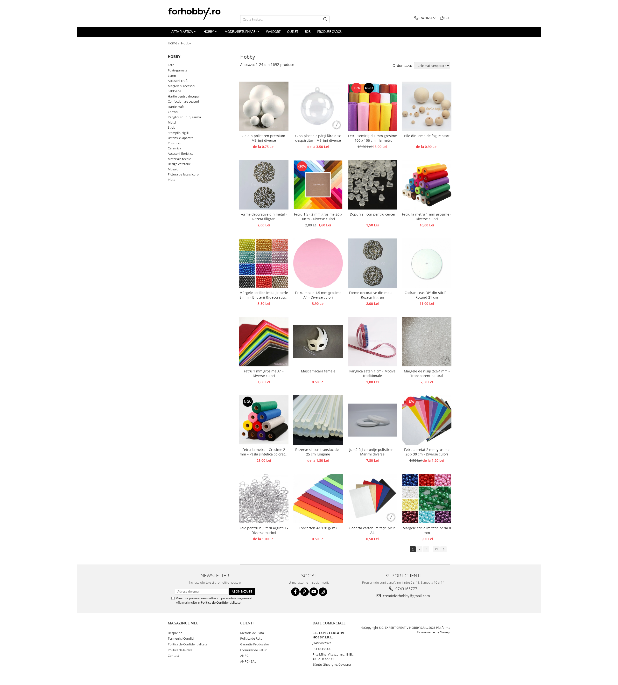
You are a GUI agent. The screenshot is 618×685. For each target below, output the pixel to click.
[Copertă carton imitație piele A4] (372, 498)
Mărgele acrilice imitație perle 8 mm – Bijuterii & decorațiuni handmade (263, 295)
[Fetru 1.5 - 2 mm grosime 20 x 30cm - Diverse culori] (318, 185)
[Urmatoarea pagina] (443, 549)
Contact (173, 655)
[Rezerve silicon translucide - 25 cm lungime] (318, 420)
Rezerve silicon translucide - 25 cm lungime (318, 451)
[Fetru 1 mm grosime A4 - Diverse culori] (263, 341)
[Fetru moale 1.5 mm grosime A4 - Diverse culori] (318, 263)
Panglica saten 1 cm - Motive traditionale (372, 373)
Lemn (172, 75)
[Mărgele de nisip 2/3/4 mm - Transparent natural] (426, 341)
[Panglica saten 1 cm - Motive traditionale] (372, 341)
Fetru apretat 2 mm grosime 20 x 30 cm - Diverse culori (426, 451)
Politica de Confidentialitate (220, 602)
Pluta (171, 179)
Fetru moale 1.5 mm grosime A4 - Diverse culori (318, 295)
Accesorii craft (178, 80)
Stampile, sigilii (178, 133)
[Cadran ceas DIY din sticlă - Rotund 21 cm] (426, 263)
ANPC (244, 655)
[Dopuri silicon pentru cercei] (372, 185)
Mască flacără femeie (318, 371)
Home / (174, 43)
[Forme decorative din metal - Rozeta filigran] (263, 185)
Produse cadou (329, 31)
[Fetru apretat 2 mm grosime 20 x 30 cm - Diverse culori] (426, 420)
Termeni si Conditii (181, 638)
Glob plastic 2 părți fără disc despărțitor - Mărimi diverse (318, 138)
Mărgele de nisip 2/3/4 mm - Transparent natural (427, 373)
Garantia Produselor (254, 644)
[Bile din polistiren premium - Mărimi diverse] (263, 106)
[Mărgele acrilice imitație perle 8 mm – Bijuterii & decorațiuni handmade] (263, 263)
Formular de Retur (253, 650)
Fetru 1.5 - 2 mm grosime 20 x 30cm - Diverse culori (318, 216)
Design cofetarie (179, 164)
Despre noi (175, 633)
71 (436, 549)
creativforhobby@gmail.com (406, 595)
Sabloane (174, 91)
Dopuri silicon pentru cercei (372, 214)
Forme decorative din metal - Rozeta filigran (263, 216)
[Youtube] (313, 591)
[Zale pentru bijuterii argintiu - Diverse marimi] (263, 498)
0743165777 (405, 588)
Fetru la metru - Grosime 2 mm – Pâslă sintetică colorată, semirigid (264, 452)
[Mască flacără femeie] (318, 341)
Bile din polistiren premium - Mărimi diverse (263, 138)
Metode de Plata (252, 633)
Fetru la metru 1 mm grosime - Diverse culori (426, 216)
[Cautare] (325, 19)
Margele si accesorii (181, 86)
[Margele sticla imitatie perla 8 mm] (426, 498)
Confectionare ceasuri (183, 101)
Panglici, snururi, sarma (184, 117)
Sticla (171, 127)
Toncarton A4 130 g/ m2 (318, 528)
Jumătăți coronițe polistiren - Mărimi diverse (372, 451)
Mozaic (173, 169)
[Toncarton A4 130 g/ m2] (318, 498)
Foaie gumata (177, 70)
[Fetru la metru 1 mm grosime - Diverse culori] (426, 185)
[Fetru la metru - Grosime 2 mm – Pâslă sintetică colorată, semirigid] (263, 420)
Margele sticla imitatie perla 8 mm (427, 530)
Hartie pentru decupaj (183, 96)
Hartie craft (176, 107)
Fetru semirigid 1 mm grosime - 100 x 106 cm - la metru (372, 138)
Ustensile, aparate (180, 138)
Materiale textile (179, 159)
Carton (173, 112)
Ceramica (174, 148)
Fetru (172, 65)
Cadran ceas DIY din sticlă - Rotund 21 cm (427, 295)
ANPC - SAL (248, 661)
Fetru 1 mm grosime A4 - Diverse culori (264, 373)
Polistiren (174, 143)
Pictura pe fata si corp (183, 174)
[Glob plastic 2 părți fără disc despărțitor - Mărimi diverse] (318, 106)
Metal (172, 122)
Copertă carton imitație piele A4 (372, 530)
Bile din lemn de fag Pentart (426, 135)
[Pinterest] (304, 591)
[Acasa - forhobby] (199, 14)
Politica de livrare (180, 650)
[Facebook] (295, 591)
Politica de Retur (252, 638)
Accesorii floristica (180, 153)
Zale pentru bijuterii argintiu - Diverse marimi (263, 530)
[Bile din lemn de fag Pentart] (426, 106)
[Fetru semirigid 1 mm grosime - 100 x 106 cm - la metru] (372, 106)
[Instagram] (323, 591)
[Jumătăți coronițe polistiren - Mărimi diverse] (372, 420)
